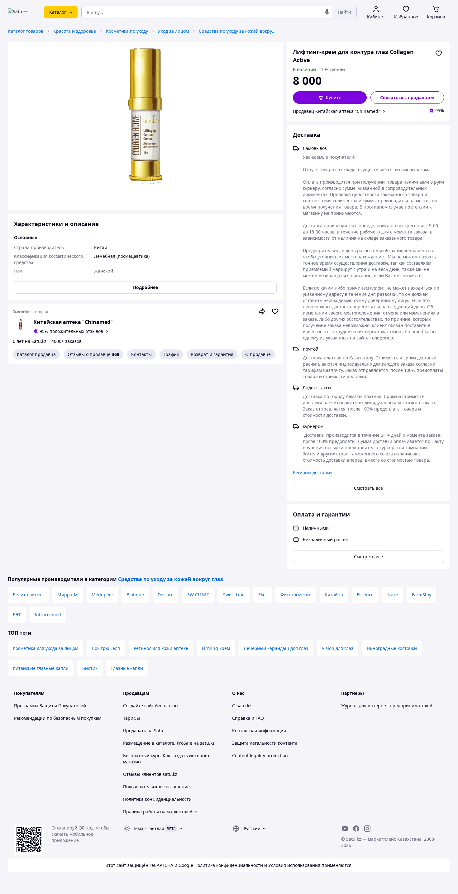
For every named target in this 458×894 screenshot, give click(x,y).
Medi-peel (102, 595)
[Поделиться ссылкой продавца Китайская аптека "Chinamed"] (262, 311)
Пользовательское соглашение (156, 787)
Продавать (134, 730)
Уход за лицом (173, 31)
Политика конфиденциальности (157, 799)
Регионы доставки (312, 472)
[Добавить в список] (438, 53)
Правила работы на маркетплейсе (160, 812)
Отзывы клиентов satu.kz (150, 774)
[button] (330, 97)
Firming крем (216, 648)
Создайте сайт (138, 706)
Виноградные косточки (392, 648)
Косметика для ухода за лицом (45, 648)
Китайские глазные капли (41, 668)
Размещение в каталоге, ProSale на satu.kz (169, 743)
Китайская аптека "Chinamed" (73, 322)
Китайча (334, 595)
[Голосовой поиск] (327, 12)
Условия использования (294, 865)
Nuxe (392, 595)
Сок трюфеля (106, 648)
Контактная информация (259, 730)
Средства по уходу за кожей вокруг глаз (238, 31)
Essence (365, 595)
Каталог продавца (36, 354)
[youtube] (345, 828)
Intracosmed (48, 615)
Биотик (90, 668)
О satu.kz (241, 706)
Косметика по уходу (127, 31)
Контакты (141, 354)
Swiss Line (234, 595)
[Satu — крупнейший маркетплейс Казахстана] (21, 12)
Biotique (135, 595)
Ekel (262, 595)
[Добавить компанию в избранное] (275, 311)
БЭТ (17, 615)
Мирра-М (67, 595)
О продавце (258, 354)
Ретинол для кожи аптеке (161, 648)
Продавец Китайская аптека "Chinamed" (336, 111)
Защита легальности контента (265, 743)
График (171, 354)
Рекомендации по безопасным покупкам (57, 718)
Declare (166, 595)
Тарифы (131, 718)
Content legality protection (260, 755)
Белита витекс (28, 595)
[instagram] (367, 828)
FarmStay (421, 595)
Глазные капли (127, 668)
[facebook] (356, 828)
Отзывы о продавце (93, 354)
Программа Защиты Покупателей (50, 706)
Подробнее (145, 287)
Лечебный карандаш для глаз (276, 648)
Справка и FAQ (248, 718)
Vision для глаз (337, 648)
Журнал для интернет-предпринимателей (386, 706)
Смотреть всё (368, 488)
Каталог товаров (25, 31)
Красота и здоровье (74, 31)
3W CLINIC (198, 595)
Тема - (148, 828)
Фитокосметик (295, 595)
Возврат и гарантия (212, 354)
